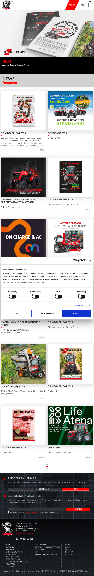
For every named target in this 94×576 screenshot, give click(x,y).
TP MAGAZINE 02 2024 (60, 199)
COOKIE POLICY (72, 554)
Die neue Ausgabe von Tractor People (63, 204)
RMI (37, 552)
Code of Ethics (13, 559)
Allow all (76, 313)
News (67, 545)
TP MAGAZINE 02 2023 (60, 322)
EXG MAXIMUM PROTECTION (47, 547)
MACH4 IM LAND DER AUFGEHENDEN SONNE (21, 323)
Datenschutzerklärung (33, 512)
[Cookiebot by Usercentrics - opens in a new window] (74, 261)
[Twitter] (28, 539)
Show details (80, 306)
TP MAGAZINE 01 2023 (60, 386)
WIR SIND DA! (54, 138)
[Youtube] (21, 539)
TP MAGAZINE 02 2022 (13, 447)
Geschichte (11, 549)
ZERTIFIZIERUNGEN (14, 552)
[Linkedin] (31, 539)
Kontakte (10, 566)
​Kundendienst (42, 545)
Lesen (41, 150)
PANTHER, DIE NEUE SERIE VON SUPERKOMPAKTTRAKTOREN (18, 201)
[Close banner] (90, 261)
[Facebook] (17, 539)
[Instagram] (24, 539)
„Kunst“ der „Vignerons (13, 386)
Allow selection (47, 313)
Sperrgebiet (41, 549)
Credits (87, 571)
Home (8, 545)
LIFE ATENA (54, 447)
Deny (17, 313)
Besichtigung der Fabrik (17, 561)
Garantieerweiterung (46, 554)
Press (67, 547)
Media (68, 549)
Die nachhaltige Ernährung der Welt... (63, 452)
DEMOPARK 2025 (57, 133)
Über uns (10, 547)
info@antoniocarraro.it (24, 533)
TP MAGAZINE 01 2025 (13, 133)
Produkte (10, 564)
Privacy (69, 552)
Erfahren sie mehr (55, 391)
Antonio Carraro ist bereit (11, 207)
